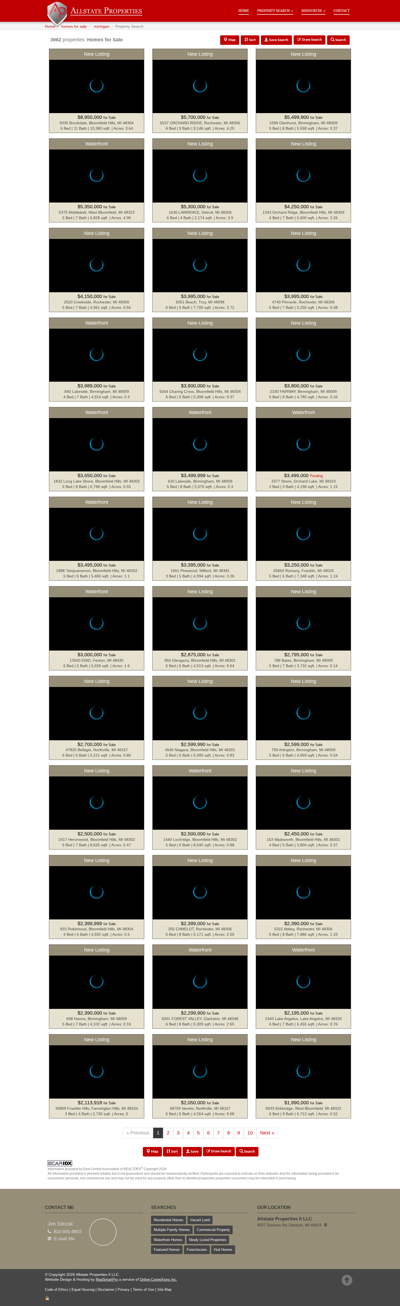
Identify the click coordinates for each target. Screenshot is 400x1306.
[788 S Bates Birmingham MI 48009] (303, 628)
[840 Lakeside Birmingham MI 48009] (96, 360)
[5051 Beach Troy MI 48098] (200, 270)
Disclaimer (106, 1290)
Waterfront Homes (168, 1240)
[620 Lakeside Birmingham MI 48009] (200, 449)
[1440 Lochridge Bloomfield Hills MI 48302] (200, 807)
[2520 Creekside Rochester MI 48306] (96, 270)
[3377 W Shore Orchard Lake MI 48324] (303, 449)
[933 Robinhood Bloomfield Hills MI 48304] (96, 897)
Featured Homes (167, 1250)
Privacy (124, 1290)
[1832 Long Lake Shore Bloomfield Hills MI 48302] (96, 449)
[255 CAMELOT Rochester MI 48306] (200, 897)
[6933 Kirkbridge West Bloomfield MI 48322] (303, 1076)
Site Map (164, 1290)
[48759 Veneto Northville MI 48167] (200, 1076)
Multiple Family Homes (172, 1230)
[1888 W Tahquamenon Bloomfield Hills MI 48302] (96, 539)
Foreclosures (197, 1250)
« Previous (137, 1133)
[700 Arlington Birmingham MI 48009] (303, 718)
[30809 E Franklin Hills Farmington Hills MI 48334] (96, 1076)
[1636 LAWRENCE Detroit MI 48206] (200, 180)
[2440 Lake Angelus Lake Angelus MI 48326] (303, 986)
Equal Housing (83, 1290)
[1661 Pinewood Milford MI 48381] (200, 539)
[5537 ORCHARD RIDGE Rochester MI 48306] (200, 91)
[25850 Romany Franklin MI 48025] (303, 539)
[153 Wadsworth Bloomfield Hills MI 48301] (303, 807)
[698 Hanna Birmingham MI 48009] (96, 986)
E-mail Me (64, 1238)
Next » (267, 1133)
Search (249, 1152)
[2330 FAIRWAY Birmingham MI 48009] (303, 360)
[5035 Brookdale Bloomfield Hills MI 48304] (96, 91)
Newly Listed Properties (207, 1240)
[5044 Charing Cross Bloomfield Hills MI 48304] (200, 360)
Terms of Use (143, 1290)
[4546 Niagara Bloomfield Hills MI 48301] (200, 718)
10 (250, 1133)
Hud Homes (223, 1250)
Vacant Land (200, 1220)
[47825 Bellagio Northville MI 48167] (96, 718)
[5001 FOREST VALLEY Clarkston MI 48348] (200, 986)
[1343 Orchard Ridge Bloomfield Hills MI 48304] (303, 180)
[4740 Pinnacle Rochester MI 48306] (303, 270)
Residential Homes (168, 1220)
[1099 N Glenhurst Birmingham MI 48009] (303, 91)
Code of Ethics (56, 1290)
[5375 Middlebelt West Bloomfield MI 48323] (96, 180)
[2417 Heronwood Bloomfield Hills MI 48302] (96, 807)
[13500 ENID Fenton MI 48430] (96, 628)
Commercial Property (213, 1230)
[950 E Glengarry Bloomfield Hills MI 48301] (200, 628)
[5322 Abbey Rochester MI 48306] (303, 897)
